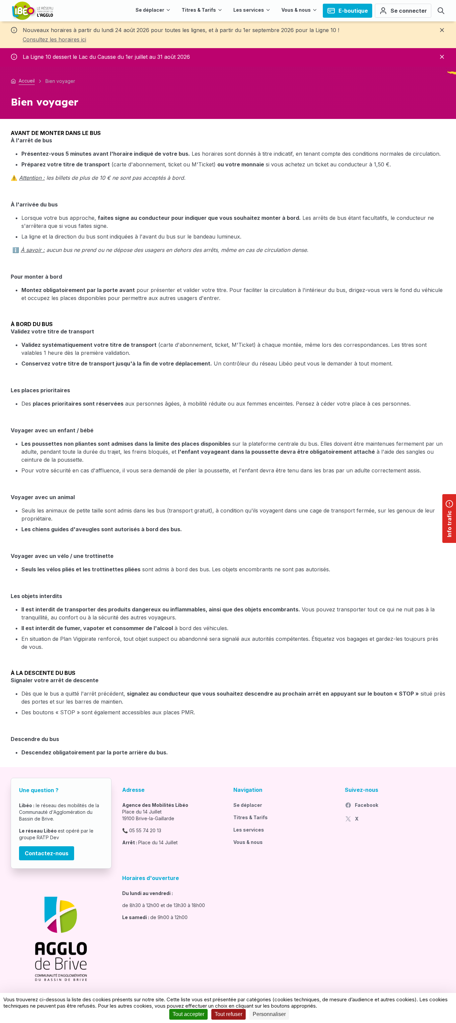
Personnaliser (269, 1014)
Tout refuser (228, 1014)
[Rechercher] (441, 11)
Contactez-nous (46, 853)
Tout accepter (188, 1014)
